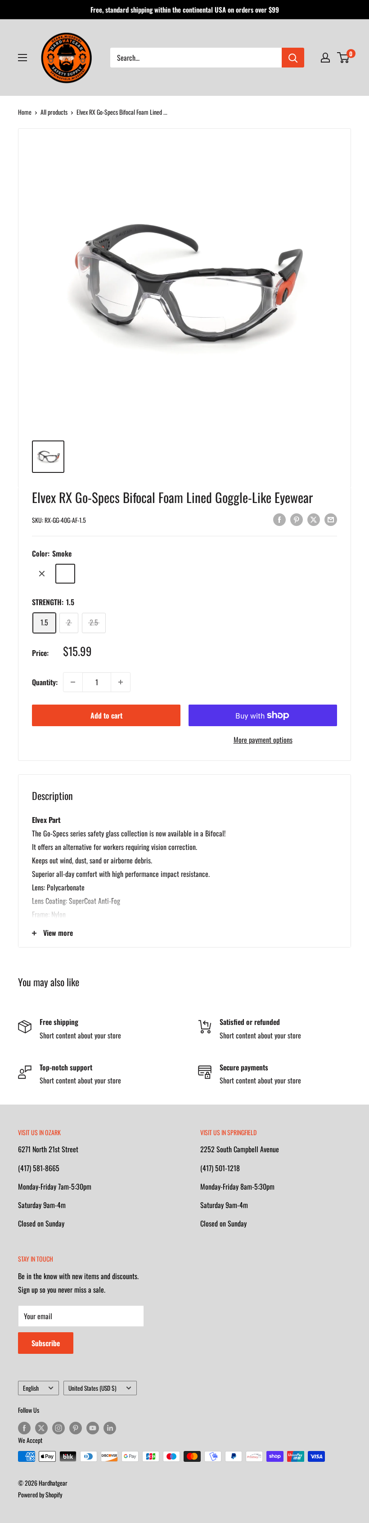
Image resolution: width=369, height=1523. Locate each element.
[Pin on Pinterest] (296, 519)
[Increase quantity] (120, 682)
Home (25, 112)
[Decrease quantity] (72, 682)
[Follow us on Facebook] (24, 1427)
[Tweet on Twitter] (313, 519)
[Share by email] (330, 519)
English (31, 1388)
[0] (343, 57)
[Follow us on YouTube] (92, 1427)
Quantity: (45, 682)
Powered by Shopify (40, 1494)
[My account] (325, 58)
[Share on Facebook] (279, 519)
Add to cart (106, 715)
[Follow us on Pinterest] (75, 1427)
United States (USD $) (92, 1388)
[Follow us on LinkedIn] (110, 1427)
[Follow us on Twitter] (41, 1427)
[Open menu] (22, 57)
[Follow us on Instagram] (58, 1427)
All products (54, 112)
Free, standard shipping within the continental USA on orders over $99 (184, 9)
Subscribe (46, 1343)
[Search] (293, 57)
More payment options (263, 739)
